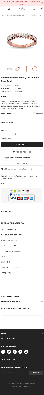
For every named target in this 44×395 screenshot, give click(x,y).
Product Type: (6, 92)
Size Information (7, 122)
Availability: (5, 89)
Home (3, 15)
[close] (42, 3)
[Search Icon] (9, 9)
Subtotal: (4, 138)
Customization (6, 113)
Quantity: (4, 130)
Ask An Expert (24, 309)
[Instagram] (15, 352)
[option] (22, 40)
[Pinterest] (20, 352)
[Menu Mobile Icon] (2, 9)
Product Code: (6, 86)
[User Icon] (34, 9)
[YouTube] (26, 352)
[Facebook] (3, 352)
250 (5, 169)
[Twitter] (9, 352)
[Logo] (22, 8)
